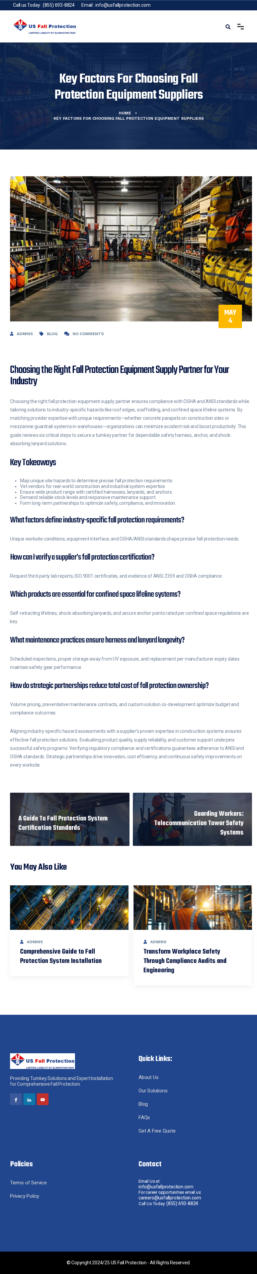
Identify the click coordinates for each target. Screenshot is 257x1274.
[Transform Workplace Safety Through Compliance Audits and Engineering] (193, 907)
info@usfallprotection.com (122, 5)
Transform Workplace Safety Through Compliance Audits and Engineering (185, 961)
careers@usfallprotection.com (170, 1197)
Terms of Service (28, 1183)
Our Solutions (153, 1091)
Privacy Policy (24, 1196)
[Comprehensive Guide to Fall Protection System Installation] (69, 907)
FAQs (144, 1117)
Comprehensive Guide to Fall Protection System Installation (61, 956)
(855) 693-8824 (59, 5)
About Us (148, 1077)
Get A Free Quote (157, 1131)
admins (25, 334)
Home (125, 113)
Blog (52, 334)
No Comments (88, 334)
